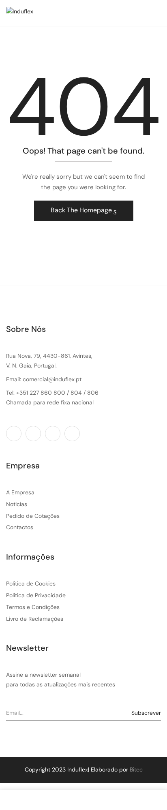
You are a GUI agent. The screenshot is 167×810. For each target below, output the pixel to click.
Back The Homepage (82, 210)
